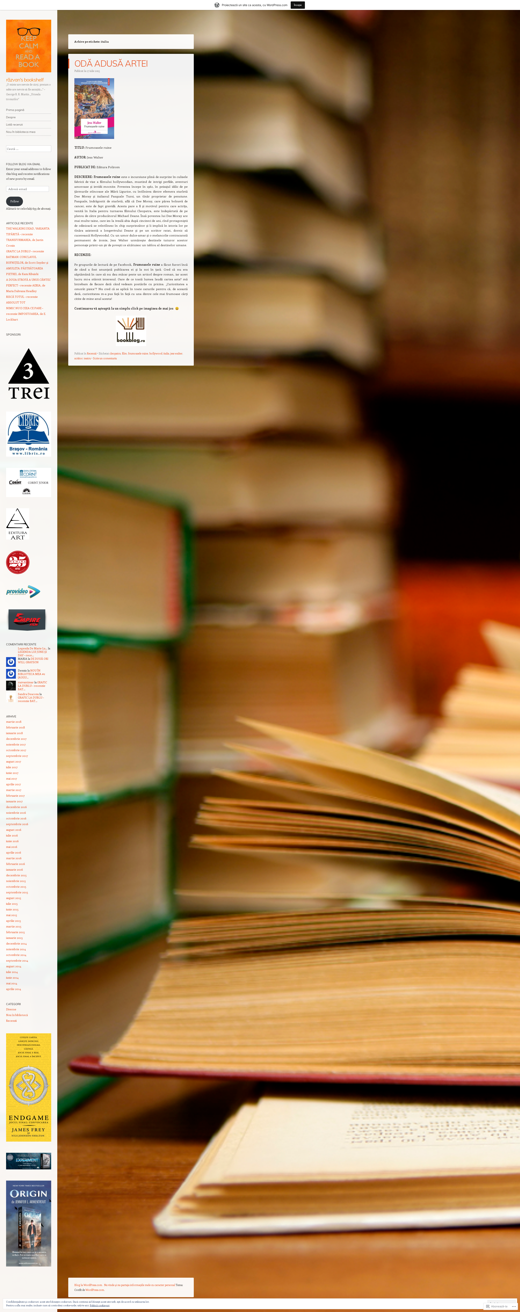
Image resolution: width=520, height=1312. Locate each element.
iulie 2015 (12, 904)
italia (166, 353)
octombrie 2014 (16, 955)
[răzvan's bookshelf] (28, 46)
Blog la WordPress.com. (88, 1285)
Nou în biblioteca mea (20, 132)
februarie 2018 (15, 727)
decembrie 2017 (16, 739)
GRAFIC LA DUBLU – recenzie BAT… (32, 685)
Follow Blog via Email (23, 164)
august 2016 (13, 830)
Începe (298, 5)
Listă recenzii (14, 124)
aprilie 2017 (13, 784)
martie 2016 (14, 858)
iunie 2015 (12, 909)
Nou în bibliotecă (17, 1015)
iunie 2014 (12, 977)
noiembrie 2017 (16, 744)
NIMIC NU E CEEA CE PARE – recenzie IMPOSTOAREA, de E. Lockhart (26, 313)
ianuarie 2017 (14, 801)
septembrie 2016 (17, 824)
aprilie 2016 (13, 852)
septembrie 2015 (17, 892)
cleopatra (115, 353)
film (124, 353)
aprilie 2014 (13, 989)
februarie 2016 (15, 864)
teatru (87, 358)
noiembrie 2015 (16, 881)
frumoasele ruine (138, 353)
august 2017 (13, 761)
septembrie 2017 (17, 756)
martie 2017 (13, 790)
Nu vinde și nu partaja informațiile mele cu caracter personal (139, 1285)
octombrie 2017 (16, 750)
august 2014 (13, 966)
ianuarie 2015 (14, 938)
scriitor (78, 358)
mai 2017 (11, 778)
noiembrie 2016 (16, 813)
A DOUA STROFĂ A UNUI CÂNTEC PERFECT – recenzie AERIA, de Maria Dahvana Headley (28, 285)
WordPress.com (95, 1289)
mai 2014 (11, 983)
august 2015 (13, 898)
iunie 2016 (12, 841)
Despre (11, 117)
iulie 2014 (12, 972)
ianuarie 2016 (14, 869)
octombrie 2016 (16, 818)
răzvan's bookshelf (25, 80)
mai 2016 (11, 847)
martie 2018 (14, 722)
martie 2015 (13, 926)
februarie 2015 (15, 932)
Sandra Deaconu (28, 694)
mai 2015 (11, 915)
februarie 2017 (15, 795)
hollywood (155, 353)
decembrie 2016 (16, 807)
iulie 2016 (12, 835)
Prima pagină (15, 110)
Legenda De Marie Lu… (32, 648)
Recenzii (91, 353)
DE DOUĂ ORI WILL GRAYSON (33, 660)
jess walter (176, 353)
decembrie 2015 (16, 875)
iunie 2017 (12, 773)
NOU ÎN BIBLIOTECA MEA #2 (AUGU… (31, 673)
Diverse (11, 1009)
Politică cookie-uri (99, 1305)
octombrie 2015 (16, 886)
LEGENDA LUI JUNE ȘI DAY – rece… (32, 653)
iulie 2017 (12, 767)
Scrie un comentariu (105, 358)
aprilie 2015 (13, 921)
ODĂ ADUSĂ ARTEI (111, 63)
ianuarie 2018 (14, 733)
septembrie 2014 (17, 960)
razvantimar (26, 682)
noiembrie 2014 (16, 949)
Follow (14, 201)
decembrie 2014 (16, 943)
